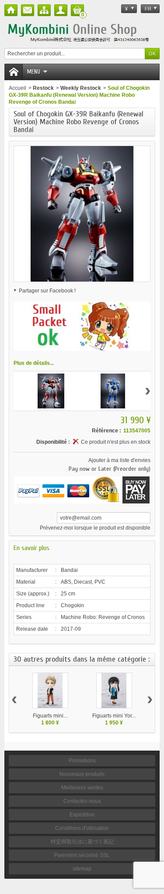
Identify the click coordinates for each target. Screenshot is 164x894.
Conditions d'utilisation (82, 828)
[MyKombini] (82, 32)
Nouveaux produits (82, 774)
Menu (33, 71)
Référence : (106, 431)
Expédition (82, 815)
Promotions (82, 761)
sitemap (82, 869)
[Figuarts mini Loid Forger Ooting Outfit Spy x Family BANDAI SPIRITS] (50, 690)
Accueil (17, 88)
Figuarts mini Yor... (114, 716)
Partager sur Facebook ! (47, 291)
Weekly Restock (80, 88)
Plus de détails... (34, 363)
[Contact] (27, 10)
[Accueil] (11, 10)
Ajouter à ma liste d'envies (119, 460)
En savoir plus (31, 548)
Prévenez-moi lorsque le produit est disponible (95, 528)
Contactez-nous (82, 801)
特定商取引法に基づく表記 (82, 842)
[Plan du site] (44, 10)
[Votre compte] (61, 10)
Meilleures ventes (82, 788)
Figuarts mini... (50, 716)
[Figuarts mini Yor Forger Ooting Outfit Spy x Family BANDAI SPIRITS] (114, 690)
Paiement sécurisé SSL (82, 855)
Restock (43, 88)
